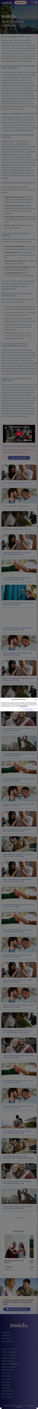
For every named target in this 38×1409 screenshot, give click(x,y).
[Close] (35, 700)
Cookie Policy (23, 706)
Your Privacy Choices (28, 709)
